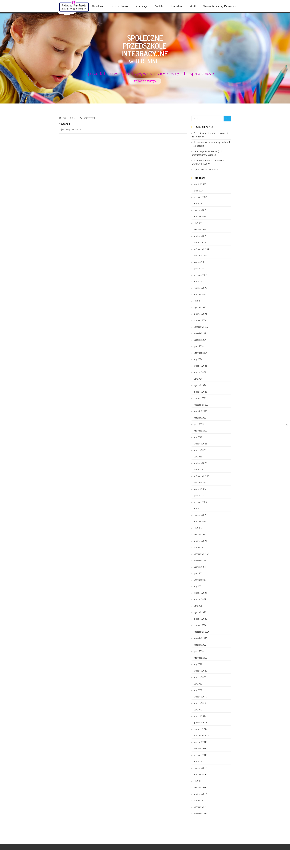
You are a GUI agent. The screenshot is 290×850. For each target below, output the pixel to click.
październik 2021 (201, 554)
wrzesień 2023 (200, 411)
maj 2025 (197, 281)
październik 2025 (201, 249)
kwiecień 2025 (200, 288)
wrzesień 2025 (200, 255)
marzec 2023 (199, 450)
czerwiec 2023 (200, 431)
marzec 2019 (199, 703)
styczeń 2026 (199, 229)
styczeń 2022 (199, 534)
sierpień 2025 (199, 262)
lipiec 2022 (198, 495)
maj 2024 (197, 359)
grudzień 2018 (200, 722)
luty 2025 (197, 301)
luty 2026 (197, 223)
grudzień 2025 (200, 236)
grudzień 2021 (200, 541)
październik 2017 (201, 807)
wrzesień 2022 (200, 482)
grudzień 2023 (200, 392)
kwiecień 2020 (200, 671)
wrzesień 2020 (200, 638)
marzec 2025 (199, 294)
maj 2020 (197, 664)
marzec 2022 (199, 521)
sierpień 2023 (199, 418)
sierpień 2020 (199, 645)
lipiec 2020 (198, 651)
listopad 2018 (199, 729)
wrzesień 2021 (200, 560)
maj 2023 (197, 437)
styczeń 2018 (199, 787)
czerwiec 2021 (200, 580)
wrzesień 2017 (200, 813)
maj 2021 (197, 586)
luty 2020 (197, 684)
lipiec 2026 (198, 190)
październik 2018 (201, 735)
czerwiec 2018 (200, 755)
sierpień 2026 (199, 184)
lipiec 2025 (198, 268)
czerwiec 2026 (200, 197)
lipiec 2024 (198, 346)
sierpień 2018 (199, 748)
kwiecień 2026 (200, 210)
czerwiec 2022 (200, 502)
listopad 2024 (199, 320)
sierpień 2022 (199, 489)
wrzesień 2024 (200, 333)
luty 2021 (197, 606)
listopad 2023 (199, 398)
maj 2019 (197, 690)
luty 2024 (197, 379)
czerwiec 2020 (200, 658)
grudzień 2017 (200, 794)
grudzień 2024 (200, 314)
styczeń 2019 (199, 716)
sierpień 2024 (199, 340)
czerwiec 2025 (200, 275)
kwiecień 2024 (200, 366)
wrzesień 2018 (200, 742)
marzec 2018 (199, 774)
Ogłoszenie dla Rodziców (205, 169)
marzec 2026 (199, 216)
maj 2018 (197, 761)
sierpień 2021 (199, 567)
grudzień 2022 (200, 463)
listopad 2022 (199, 469)
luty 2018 (197, 781)
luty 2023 (197, 456)
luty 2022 (197, 528)
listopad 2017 (199, 800)
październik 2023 (201, 405)
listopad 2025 (199, 242)
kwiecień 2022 (200, 515)
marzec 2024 (199, 372)
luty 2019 (197, 709)
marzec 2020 (199, 677)
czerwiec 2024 (200, 353)
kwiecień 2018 (200, 768)
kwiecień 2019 (200, 697)
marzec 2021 (199, 599)
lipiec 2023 (198, 424)
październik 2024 (201, 327)
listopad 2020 (199, 625)
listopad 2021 (199, 547)
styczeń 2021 (199, 612)
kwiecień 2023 (200, 444)
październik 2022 (201, 476)
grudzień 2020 (200, 619)
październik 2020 (201, 632)
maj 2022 (197, 508)
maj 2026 (197, 203)
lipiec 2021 (198, 573)
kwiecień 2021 (200, 593)
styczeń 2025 (199, 307)
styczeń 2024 (199, 385)
